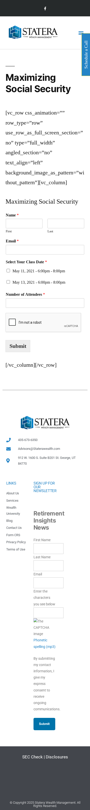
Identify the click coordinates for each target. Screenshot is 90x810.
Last (50, 231)
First (9, 231)
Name (12, 215)
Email (12, 241)
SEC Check (32, 756)
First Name (42, 540)
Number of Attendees (25, 294)
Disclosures (57, 756)
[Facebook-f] (45, 9)
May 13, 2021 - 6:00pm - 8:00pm (38, 282)
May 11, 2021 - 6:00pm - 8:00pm (38, 271)
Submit (18, 346)
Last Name (42, 557)
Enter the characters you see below (44, 597)
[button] (81, 33)
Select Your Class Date (26, 262)
